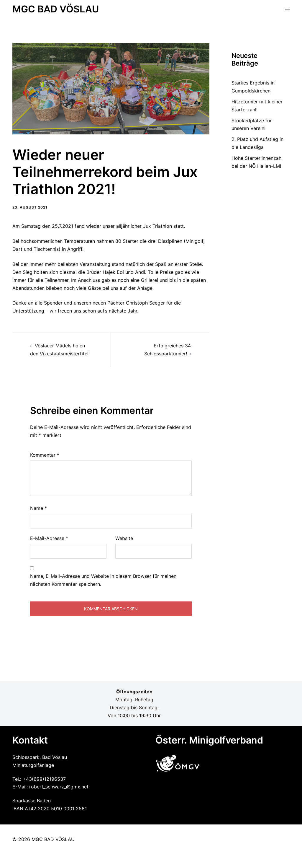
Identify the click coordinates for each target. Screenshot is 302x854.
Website (124, 538)
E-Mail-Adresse (49, 538)
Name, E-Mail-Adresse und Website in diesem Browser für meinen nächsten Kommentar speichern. (103, 580)
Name (38, 508)
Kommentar (44, 455)
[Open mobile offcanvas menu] (287, 9)
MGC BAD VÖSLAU (55, 9)
